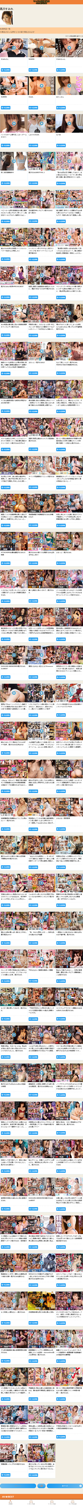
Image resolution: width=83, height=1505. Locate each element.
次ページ (65, 1486)
